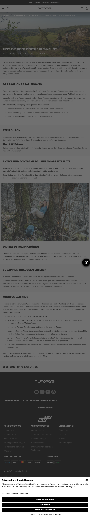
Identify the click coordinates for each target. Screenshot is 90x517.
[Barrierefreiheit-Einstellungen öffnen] (86, 262)
